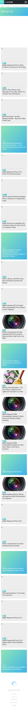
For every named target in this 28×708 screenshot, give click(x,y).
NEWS (2, 6)
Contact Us (14, 696)
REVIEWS (23, 6)
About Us (14, 694)
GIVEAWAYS (16, 6)
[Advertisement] (14, 31)
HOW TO (8, 6)
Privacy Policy (14, 699)
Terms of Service (14, 702)
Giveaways (14, 705)
